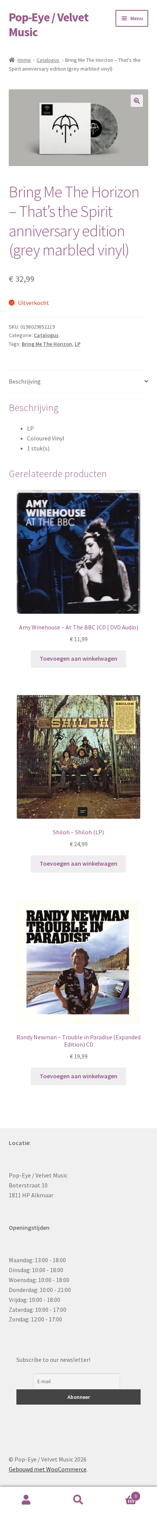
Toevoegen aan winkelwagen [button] (78, 658)
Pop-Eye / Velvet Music (48, 25)
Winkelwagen (121, 1493)
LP (77, 343)
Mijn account (26, 1500)
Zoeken (78, 1500)
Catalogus (48, 59)
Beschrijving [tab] (25, 381)
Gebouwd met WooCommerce (48, 1469)
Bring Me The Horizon (47, 343)
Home (24, 59)
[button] (137, 101)
